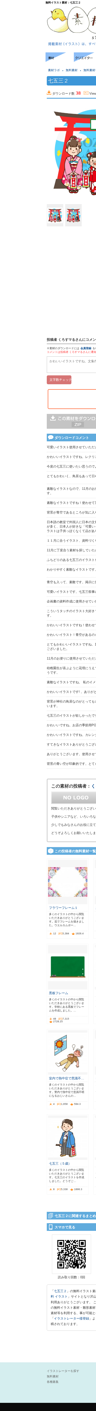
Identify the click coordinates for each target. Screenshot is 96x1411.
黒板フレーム (58, 993)
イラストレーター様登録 (71, 1318)
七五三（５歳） (60, 1163)
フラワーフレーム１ (63, 908)
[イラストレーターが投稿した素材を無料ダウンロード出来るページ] (60, 60)
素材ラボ (54, 70)
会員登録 (85, 348)
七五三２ (60, 1291)
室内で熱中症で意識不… (66, 1078)
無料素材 (72, 70)
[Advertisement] (22, 67)
